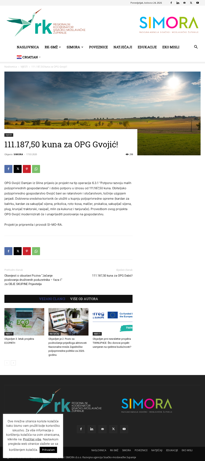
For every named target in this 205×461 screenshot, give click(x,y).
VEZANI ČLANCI (52, 298)
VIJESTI (24, 66)
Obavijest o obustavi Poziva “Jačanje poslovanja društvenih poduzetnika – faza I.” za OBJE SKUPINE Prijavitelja (33, 280)
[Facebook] (171, 3)
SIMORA (73, 47)
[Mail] (184, 3)
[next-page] (13, 362)
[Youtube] (198, 3)
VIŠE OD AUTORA (84, 298)
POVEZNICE (98, 47)
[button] (196, 47)
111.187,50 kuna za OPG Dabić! (112, 275)
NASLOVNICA (28, 47)
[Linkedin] (178, 3)
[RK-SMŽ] (102, 24)
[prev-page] (6, 362)
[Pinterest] (27, 169)
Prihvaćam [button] (48, 449)
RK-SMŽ (51, 47)
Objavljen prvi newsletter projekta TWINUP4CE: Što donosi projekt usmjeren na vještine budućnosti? (112, 342)
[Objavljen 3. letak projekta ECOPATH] (24, 322)
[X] (191, 3)
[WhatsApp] (36, 169)
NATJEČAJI (123, 47)
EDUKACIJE (147, 47)
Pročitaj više (32, 439)
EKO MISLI (170, 47)
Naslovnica (10, 66)
